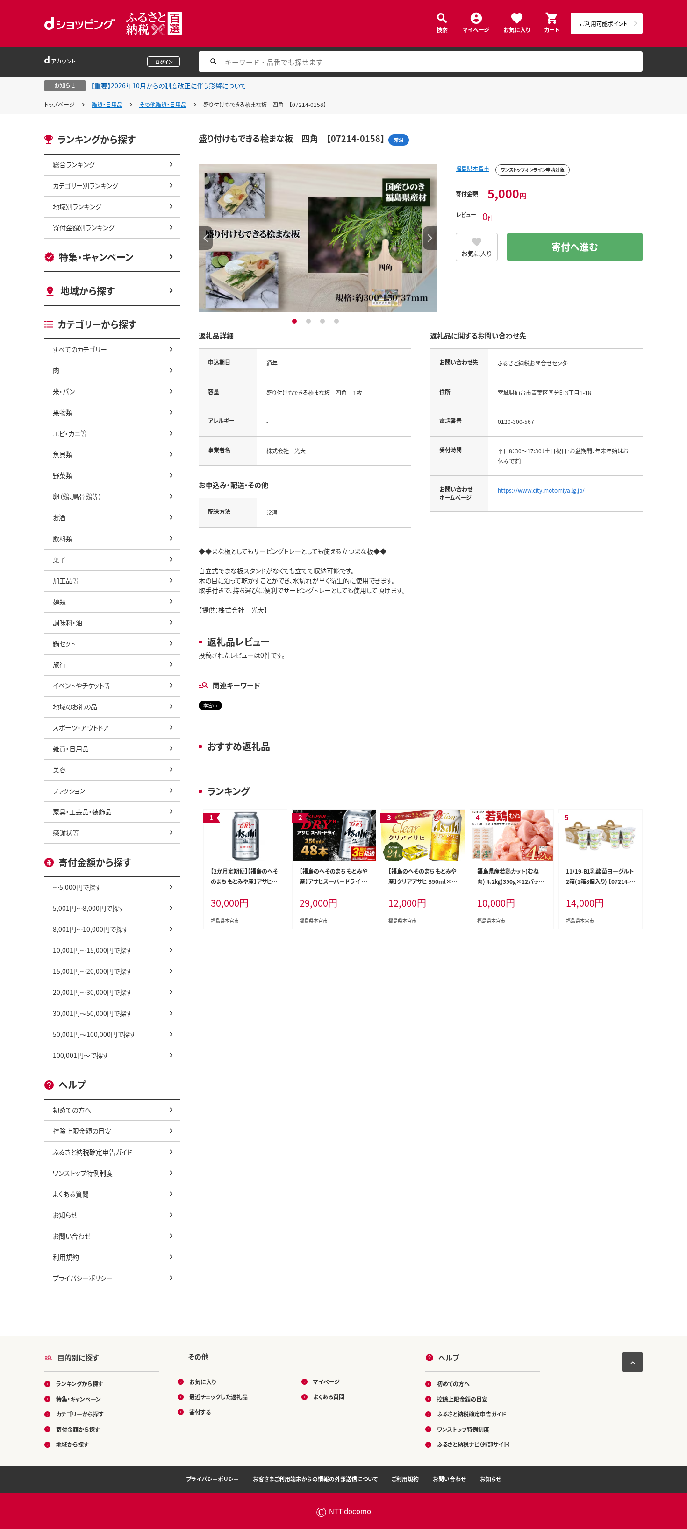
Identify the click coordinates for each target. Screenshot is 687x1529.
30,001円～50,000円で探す (92, 1013)
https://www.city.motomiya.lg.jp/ (541, 490)
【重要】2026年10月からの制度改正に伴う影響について (168, 85)
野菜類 (62, 475)
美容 (59, 769)
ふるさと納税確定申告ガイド (92, 1151)
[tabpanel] (318, 238)
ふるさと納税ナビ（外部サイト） (474, 1444)
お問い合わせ (72, 1235)
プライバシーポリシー (83, 1277)
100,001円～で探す (81, 1055)
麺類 (59, 601)
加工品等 (66, 580)
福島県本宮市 (472, 168)
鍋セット (64, 643)
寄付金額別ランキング (83, 227)
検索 (442, 29)
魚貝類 (62, 454)
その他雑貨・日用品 (162, 104)
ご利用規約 (405, 1479)
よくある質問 (71, 1193)
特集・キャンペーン (96, 257)
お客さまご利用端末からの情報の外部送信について (315, 1479)
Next (430, 238)
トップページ (59, 104)
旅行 (59, 664)
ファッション (69, 790)
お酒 (59, 517)
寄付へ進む (574, 247)
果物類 (62, 412)
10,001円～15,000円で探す (92, 950)
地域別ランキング (77, 206)
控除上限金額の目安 (82, 1130)
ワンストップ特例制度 (83, 1172)
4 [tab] (337, 321)
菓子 (59, 559)
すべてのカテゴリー (80, 349)
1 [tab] (295, 321)
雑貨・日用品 (107, 104)
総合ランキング (74, 164)
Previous (206, 238)
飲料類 (62, 538)
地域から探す (87, 290)
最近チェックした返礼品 (218, 1397)
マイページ (476, 29)
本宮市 (210, 705)
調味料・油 (67, 622)
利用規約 (66, 1256)
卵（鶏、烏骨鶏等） (77, 496)
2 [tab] (309, 321)
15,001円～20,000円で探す (92, 971)
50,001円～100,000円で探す (94, 1034)
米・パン (64, 391)
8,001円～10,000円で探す (91, 929)
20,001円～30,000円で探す (92, 992)
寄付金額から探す (78, 1429)
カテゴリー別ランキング (85, 185)
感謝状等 (66, 832)
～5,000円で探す (77, 887)
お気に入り (516, 29)
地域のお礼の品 (75, 706)
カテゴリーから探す (80, 1414)
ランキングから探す (79, 1384)
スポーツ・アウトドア (81, 727)
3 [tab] (323, 321)
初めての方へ (72, 1109)
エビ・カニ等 (70, 433)
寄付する (200, 1412)
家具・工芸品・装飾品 (82, 811)
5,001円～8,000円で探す (89, 908)
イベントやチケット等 (82, 685)
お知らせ (65, 1214)
